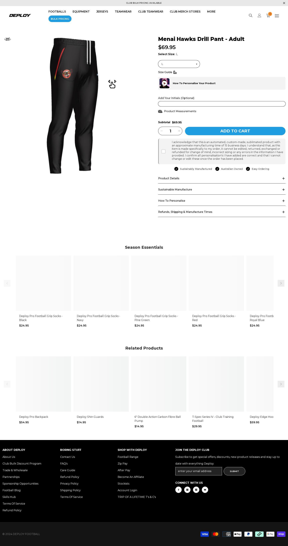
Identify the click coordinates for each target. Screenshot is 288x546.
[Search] (250, 15)
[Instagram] (187, 490)
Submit (234, 471)
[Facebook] (178, 490)
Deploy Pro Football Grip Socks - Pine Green (156, 318)
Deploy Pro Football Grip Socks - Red (214, 318)
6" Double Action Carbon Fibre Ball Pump (157, 418)
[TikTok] (196, 490)
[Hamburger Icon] (277, 16)
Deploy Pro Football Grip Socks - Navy (98, 318)
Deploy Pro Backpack (33, 416)
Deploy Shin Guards (90, 416)
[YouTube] (205, 490)
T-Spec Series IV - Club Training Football (213, 418)
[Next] (281, 283)
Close (284, 3)
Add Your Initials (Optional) (176, 98)
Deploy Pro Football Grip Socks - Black (40, 318)
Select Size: (168, 54)
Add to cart (235, 131)
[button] (158, 83)
